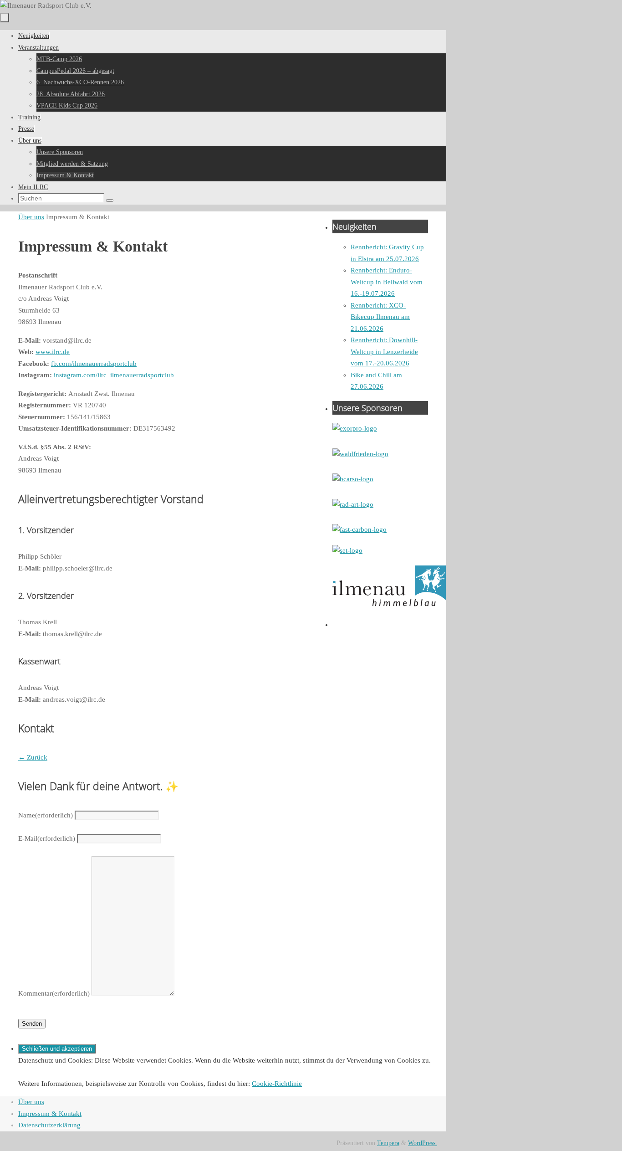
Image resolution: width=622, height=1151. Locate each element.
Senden (32, 1023)
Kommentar (54, 993)
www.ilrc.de (53, 351)
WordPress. (422, 1143)
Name (45, 815)
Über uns (31, 217)
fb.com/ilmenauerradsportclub (94, 363)
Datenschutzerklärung (49, 1125)
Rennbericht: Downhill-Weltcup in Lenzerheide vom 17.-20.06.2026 (384, 351)
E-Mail (46, 838)
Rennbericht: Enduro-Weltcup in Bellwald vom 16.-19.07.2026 (387, 282)
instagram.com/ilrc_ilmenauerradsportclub (114, 375)
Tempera (388, 1143)
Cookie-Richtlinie (277, 1083)
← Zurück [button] (32, 757)
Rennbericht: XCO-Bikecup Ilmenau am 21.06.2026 (380, 317)
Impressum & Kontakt (50, 1113)
